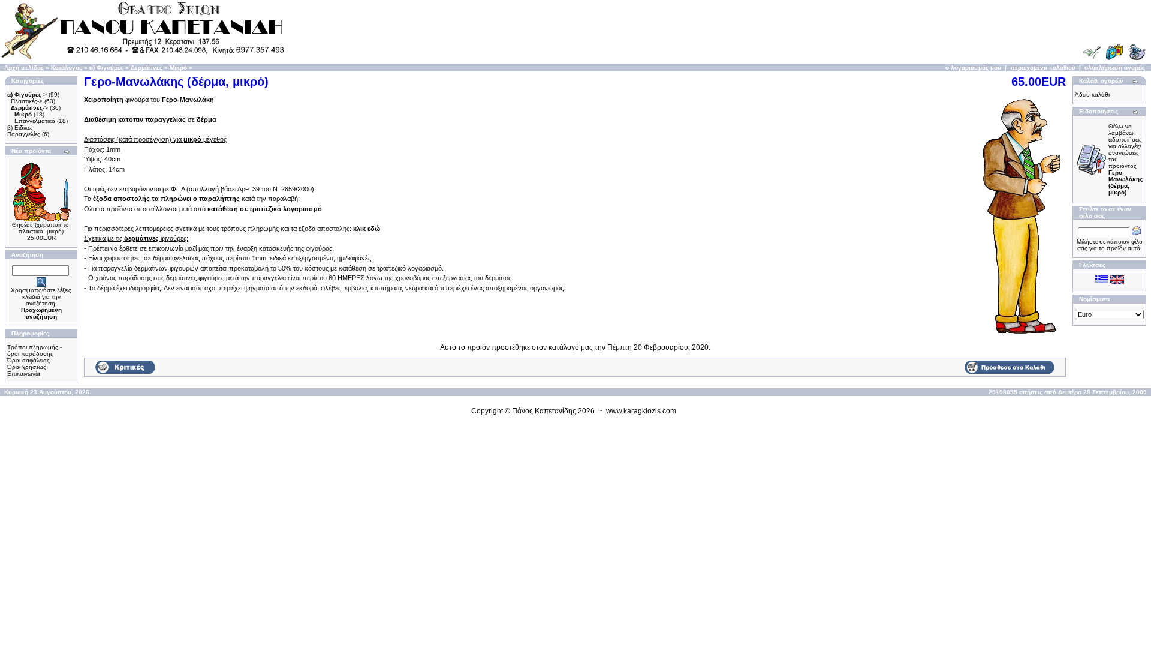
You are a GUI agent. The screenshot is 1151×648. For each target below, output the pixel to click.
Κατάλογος (66, 67)
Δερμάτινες (146, 67)
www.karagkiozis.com (641, 411)
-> (27, 94)
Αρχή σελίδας (24, 67)
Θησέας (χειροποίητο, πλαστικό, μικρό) (41, 228)
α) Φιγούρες (106, 67)
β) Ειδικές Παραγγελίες (23, 130)
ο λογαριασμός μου (973, 67)
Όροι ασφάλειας (28, 360)
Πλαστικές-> (27, 101)
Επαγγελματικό (34, 121)
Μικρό (178, 67)
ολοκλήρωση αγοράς (1114, 67)
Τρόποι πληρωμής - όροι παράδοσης (34, 350)
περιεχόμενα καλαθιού (1042, 67)
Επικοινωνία (23, 373)
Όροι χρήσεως (26, 367)
